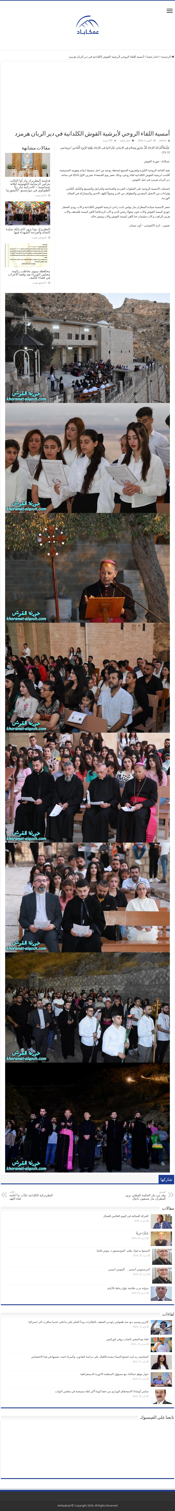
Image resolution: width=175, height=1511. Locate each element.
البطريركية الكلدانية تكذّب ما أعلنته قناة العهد (31, 1195)
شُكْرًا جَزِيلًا (142, 1233)
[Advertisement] (87, 98)
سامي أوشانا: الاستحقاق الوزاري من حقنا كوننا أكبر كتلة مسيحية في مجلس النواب (102, 1391)
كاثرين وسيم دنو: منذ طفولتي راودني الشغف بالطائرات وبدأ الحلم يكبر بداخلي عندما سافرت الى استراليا (89, 1322)
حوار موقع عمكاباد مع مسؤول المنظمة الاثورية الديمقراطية (114, 1374)
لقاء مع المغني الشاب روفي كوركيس (127, 1339)
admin (162, 140)
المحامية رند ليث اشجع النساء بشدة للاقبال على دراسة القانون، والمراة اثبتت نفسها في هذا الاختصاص (90, 1356)
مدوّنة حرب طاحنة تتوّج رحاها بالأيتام (128, 1288)
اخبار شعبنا (152, 56)
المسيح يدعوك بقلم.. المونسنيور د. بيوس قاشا (123, 1250)
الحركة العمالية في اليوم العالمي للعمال (126, 1216)
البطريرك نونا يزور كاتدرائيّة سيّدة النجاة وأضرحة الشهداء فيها (28, 230)
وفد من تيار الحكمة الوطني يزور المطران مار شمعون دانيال (145, 1195)
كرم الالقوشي (152, 225)
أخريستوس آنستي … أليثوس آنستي (129, 1269)
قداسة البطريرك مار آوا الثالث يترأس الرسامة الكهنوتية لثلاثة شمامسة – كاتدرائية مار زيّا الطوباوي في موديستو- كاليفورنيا (28, 185)
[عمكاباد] (87, 24)
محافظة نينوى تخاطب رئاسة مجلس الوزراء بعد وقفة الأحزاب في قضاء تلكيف (29, 274)
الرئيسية (166, 56)
